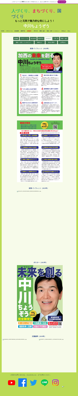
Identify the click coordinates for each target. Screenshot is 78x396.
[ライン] (44, 382)
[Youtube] (11, 382)
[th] (66, 390)
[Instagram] (55, 382)
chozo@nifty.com (31, 375)
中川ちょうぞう (36, 26)
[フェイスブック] (22, 382)
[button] (39, 48)
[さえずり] (33, 382)
